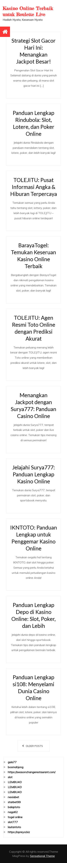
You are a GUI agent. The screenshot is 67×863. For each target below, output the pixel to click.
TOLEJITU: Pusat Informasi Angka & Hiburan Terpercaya (33, 187)
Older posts (34, 746)
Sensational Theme (42, 856)
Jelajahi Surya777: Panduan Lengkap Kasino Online (33, 474)
